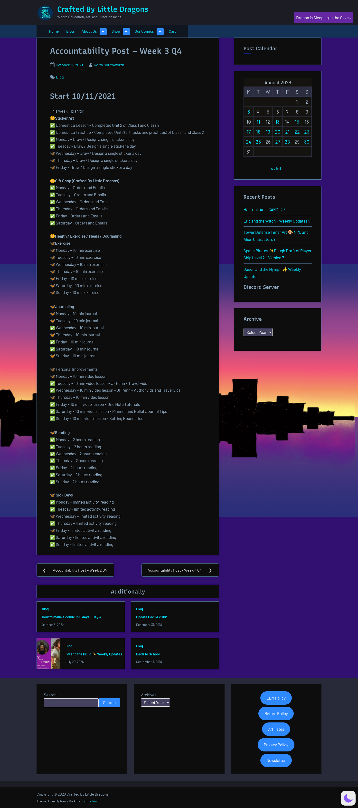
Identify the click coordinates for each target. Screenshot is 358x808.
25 (258, 142)
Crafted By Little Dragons (102, 9)
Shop (116, 31)
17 (249, 132)
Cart (172, 31)
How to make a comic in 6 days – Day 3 (71, 617)
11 (258, 122)
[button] (348, 798)
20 (277, 132)
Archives (148, 694)
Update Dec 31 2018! (151, 617)
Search (50, 694)
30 (306, 142)
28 (287, 142)
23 (306, 132)
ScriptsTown (90, 801)
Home (54, 31)
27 (277, 142)
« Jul (276, 168)
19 (268, 132)
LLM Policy (276, 697)
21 (287, 132)
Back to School (148, 654)
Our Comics (144, 31)
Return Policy (276, 713)
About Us (89, 31)
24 (248, 142)
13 (277, 122)
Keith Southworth (109, 64)
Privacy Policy (276, 744)
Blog (70, 31)
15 (297, 122)
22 (297, 132)
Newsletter (276, 760)
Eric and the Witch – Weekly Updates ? (277, 220)
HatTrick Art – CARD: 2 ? (264, 209)
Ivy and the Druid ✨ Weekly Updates (94, 654)
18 (258, 132)
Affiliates (276, 729)
